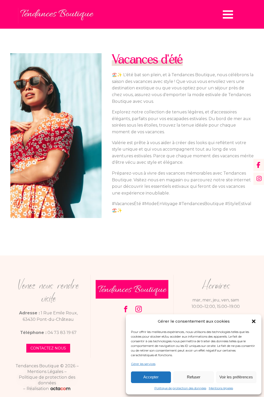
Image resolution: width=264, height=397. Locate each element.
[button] (253, 321)
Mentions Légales (45, 371)
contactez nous (48, 348)
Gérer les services (143, 364)
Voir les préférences (236, 377)
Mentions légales (221, 388)
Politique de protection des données (180, 388)
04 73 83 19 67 (62, 332)
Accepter (151, 377)
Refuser (193, 377)
